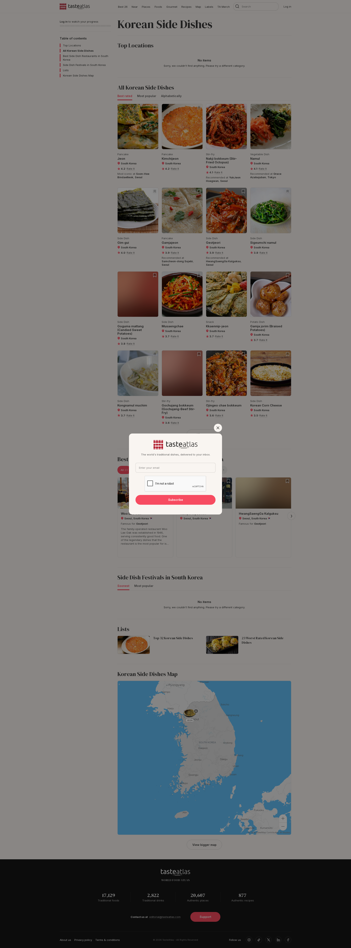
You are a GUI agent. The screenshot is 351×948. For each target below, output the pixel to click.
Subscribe (175, 499)
